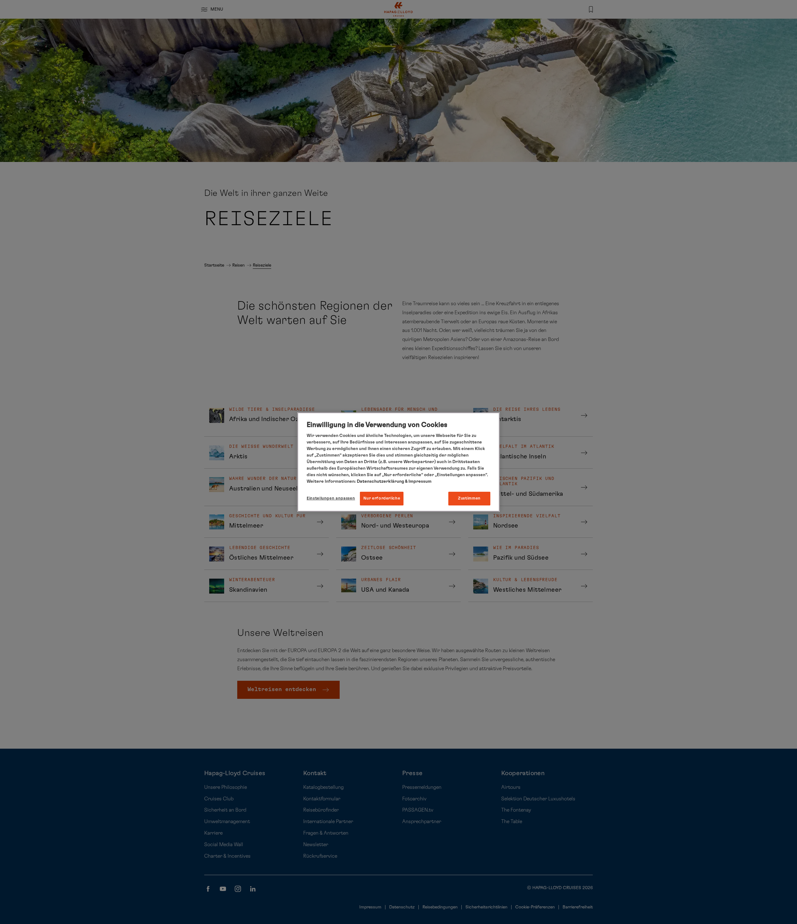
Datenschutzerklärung (380, 481)
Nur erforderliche (381, 498)
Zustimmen (469, 498)
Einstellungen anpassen (331, 498)
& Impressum (418, 481)
